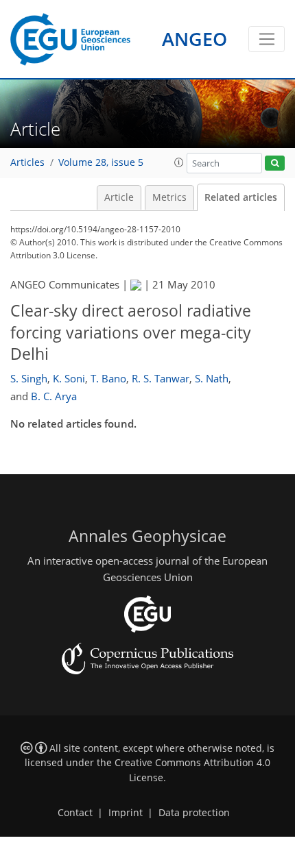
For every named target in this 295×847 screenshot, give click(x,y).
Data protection (194, 813)
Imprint (125, 813)
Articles (27, 162)
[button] (179, 162)
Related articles (240, 197)
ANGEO (194, 38)
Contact (75, 813)
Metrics (169, 197)
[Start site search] (275, 163)
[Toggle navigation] (266, 39)
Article (119, 197)
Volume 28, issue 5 (100, 162)
